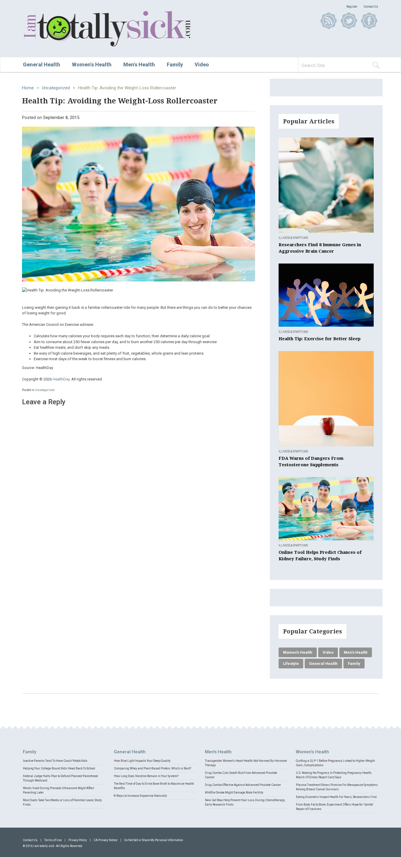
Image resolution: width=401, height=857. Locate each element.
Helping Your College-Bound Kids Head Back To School (59, 768)
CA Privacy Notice (105, 840)
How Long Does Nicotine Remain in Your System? (146, 776)
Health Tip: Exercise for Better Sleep (319, 338)
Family (175, 64)
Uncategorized (56, 87)
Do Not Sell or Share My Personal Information (153, 840)
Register (352, 6)
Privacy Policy (77, 840)
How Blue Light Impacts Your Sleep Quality (142, 760)
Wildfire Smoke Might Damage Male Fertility (234, 792)
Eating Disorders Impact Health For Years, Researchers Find (336, 797)
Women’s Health (92, 64)
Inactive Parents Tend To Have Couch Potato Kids (55, 760)
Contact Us (370, 6)
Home (28, 87)
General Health (41, 64)
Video (202, 64)
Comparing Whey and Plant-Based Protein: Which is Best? (152, 768)
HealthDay (61, 379)
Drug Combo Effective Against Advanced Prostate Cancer (243, 784)
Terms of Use (53, 840)
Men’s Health (139, 64)
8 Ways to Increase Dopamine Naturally (140, 795)
